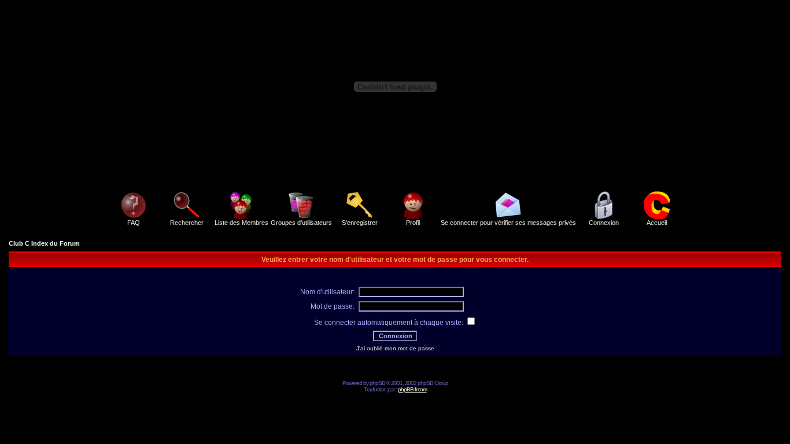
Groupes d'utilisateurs (301, 222)
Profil (413, 222)
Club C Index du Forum (44, 243)
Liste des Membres (241, 222)
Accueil (657, 222)
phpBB (377, 383)
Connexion (604, 222)
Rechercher (187, 222)
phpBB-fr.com (412, 389)
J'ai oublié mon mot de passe (395, 348)
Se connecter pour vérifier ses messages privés (508, 222)
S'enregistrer (360, 222)
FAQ (133, 222)
